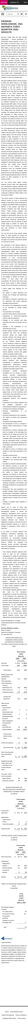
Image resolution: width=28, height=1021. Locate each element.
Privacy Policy (22, 1018)
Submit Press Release (8, 1015)
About (7, 1011)
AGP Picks (4, 2)
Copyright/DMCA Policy (9, 1018)
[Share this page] (26, 14)
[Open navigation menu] (2, 14)
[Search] (18, 14)
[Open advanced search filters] (21, 14)
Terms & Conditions (20, 1015)
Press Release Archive (16, 1011)
